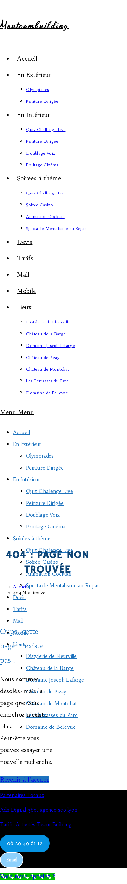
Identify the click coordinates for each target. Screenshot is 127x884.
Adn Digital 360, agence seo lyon (38, 810)
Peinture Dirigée (45, 468)
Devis (19, 597)
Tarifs (20, 609)
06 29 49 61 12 (25, 843)
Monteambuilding (34, 25)
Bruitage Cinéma (46, 527)
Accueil (21, 432)
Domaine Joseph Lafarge (55, 680)
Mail (18, 621)
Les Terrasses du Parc (52, 715)
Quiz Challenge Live (49, 491)
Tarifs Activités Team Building (36, 824)
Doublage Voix (43, 515)
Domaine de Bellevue (51, 727)
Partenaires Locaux (22, 795)
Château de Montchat (51, 703)
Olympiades (40, 456)
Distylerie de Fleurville (51, 656)
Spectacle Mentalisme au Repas (63, 585)
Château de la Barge (50, 668)
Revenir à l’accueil (24, 779)
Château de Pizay (46, 692)
